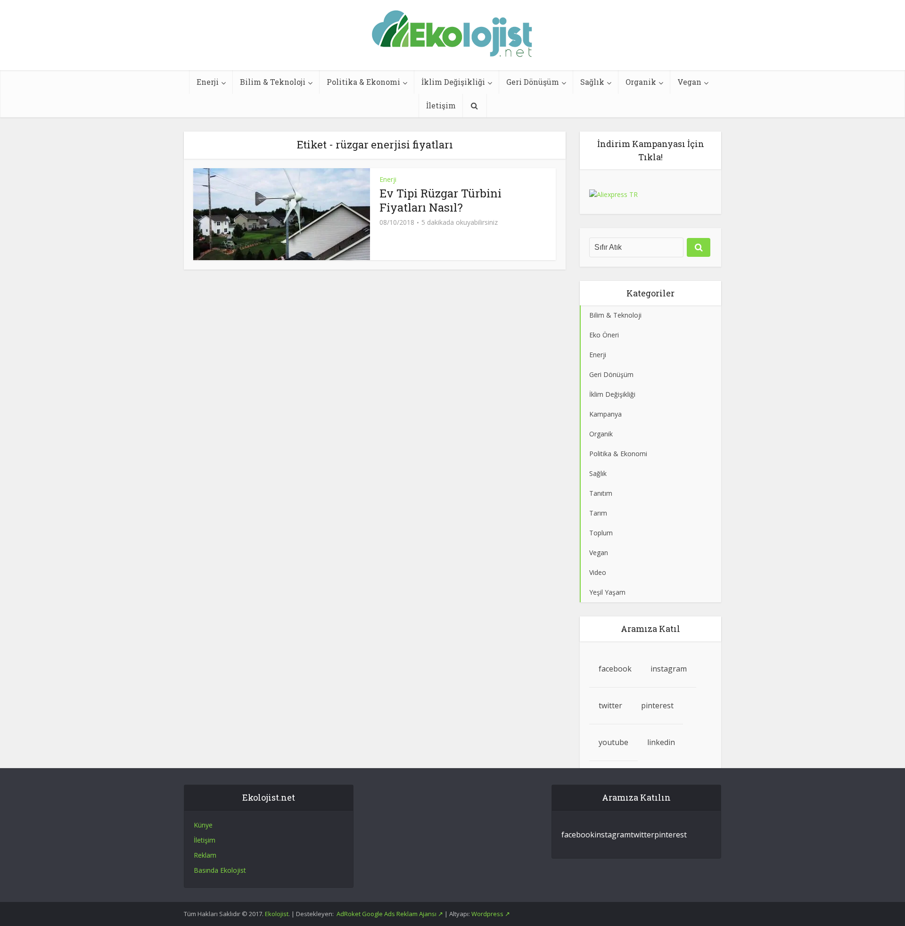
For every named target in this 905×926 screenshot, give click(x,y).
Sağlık (592, 82)
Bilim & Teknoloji (272, 82)
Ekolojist (276, 914)
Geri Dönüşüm (532, 82)
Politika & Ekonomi (363, 82)
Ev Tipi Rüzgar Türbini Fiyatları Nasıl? (440, 200)
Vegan (689, 82)
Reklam (205, 855)
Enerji (208, 82)
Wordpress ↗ (490, 914)
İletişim (441, 105)
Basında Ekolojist (220, 870)
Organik (640, 82)
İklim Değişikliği (453, 82)
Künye (203, 824)
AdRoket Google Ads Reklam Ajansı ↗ (390, 914)
